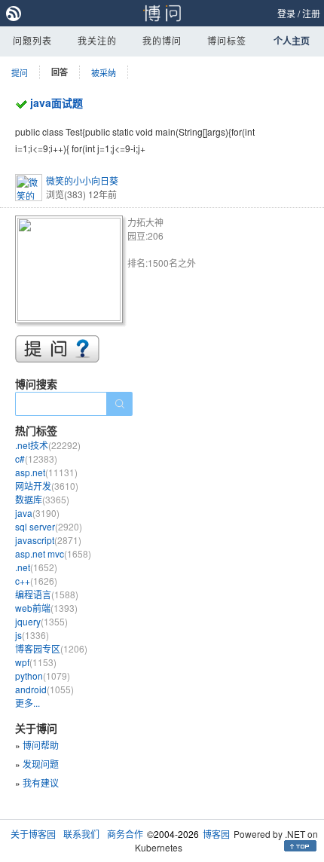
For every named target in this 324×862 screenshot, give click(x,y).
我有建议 (41, 782)
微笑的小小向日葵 (82, 180)
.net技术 (48, 445)
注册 (311, 13)
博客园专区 (51, 648)
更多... (27, 702)
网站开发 (46, 485)
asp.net (46, 472)
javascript (48, 539)
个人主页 (292, 40)
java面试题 (56, 102)
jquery (41, 621)
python (42, 675)
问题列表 (32, 40)
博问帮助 (41, 744)
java (37, 512)
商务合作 (125, 833)
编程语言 (46, 594)
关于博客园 (33, 833)
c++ (36, 580)
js (32, 634)
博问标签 (226, 40)
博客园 (216, 833)
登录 (286, 13)
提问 (19, 72)
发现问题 (41, 763)
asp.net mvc (53, 553)
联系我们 (81, 833)
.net (36, 567)
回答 (59, 72)
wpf (36, 662)
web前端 (46, 607)
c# (36, 458)
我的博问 (162, 40)
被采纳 (103, 72)
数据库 (42, 499)
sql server (48, 526)
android (44, 689)
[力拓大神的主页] (71, 272)
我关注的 (97, 40)
